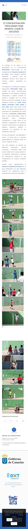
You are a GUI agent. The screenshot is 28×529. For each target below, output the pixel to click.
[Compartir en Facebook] (5, 421)
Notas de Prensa (18, 37)
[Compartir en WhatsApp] (17, 421)
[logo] (11, 5)
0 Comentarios (17, 34)
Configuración (17, 519)
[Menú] (25, 5)
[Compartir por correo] (23, 421)
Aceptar (9, 519)
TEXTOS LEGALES (14, 514)
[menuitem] (22, 5)
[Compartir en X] (11, 421)
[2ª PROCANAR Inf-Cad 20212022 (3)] (14, 16)
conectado (16, 443)
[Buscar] (22, 5)
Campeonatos (9, 37)
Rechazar (14, 523)
